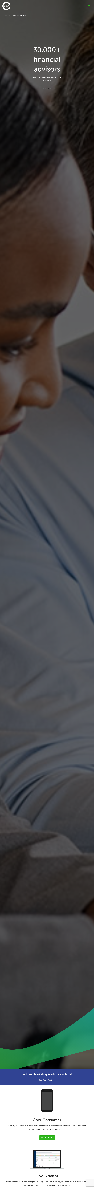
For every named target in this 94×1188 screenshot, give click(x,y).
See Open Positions (47, 1080)
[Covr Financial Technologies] (6, 6)
